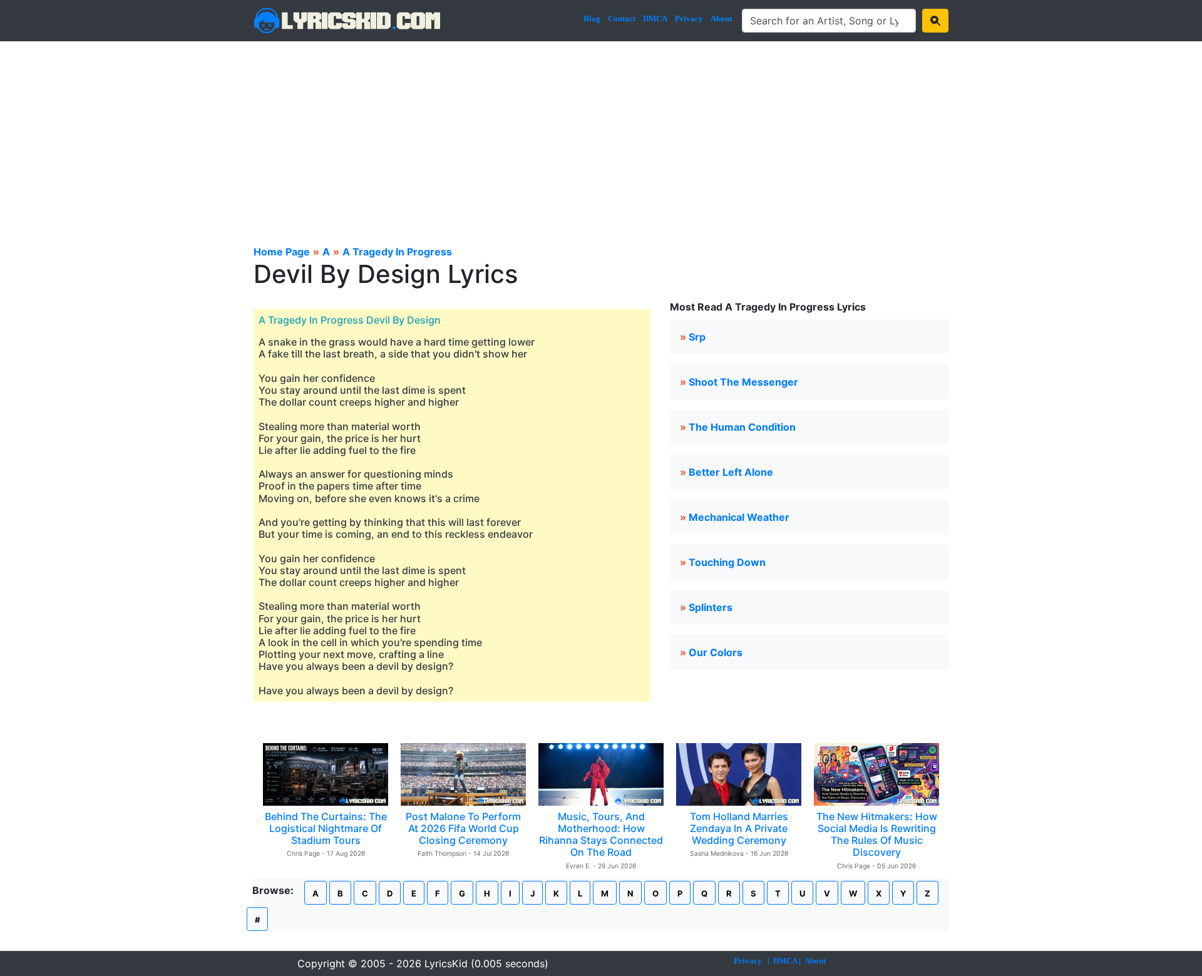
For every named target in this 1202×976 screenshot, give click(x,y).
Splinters (710, 607)
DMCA (655, 18)
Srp (697, 337)
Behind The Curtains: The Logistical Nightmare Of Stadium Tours (326, 828)
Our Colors (715, 652)
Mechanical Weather (739, 517)
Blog (591, 18)
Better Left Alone (731, 472)
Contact (621, 18)
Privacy (689, 18)
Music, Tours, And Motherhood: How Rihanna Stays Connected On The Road (601, 834)
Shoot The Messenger (743, 382)
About (721, 18)
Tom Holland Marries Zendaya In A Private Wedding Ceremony (739, 828)
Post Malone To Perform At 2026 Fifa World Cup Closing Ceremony (463, 828)
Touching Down (727, 562)
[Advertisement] (601, 135)
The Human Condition (742, 427)
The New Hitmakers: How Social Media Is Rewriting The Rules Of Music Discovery (876, 834)
